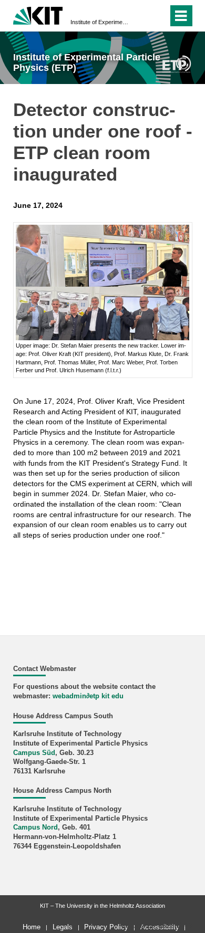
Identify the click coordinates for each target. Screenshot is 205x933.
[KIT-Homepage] (38, 14)
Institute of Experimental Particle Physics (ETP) (99, 22)
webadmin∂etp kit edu (88, 696)
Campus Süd (34, 753)
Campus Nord (35, 827)
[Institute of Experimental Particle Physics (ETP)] (176, 63)
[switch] (141, 16)
